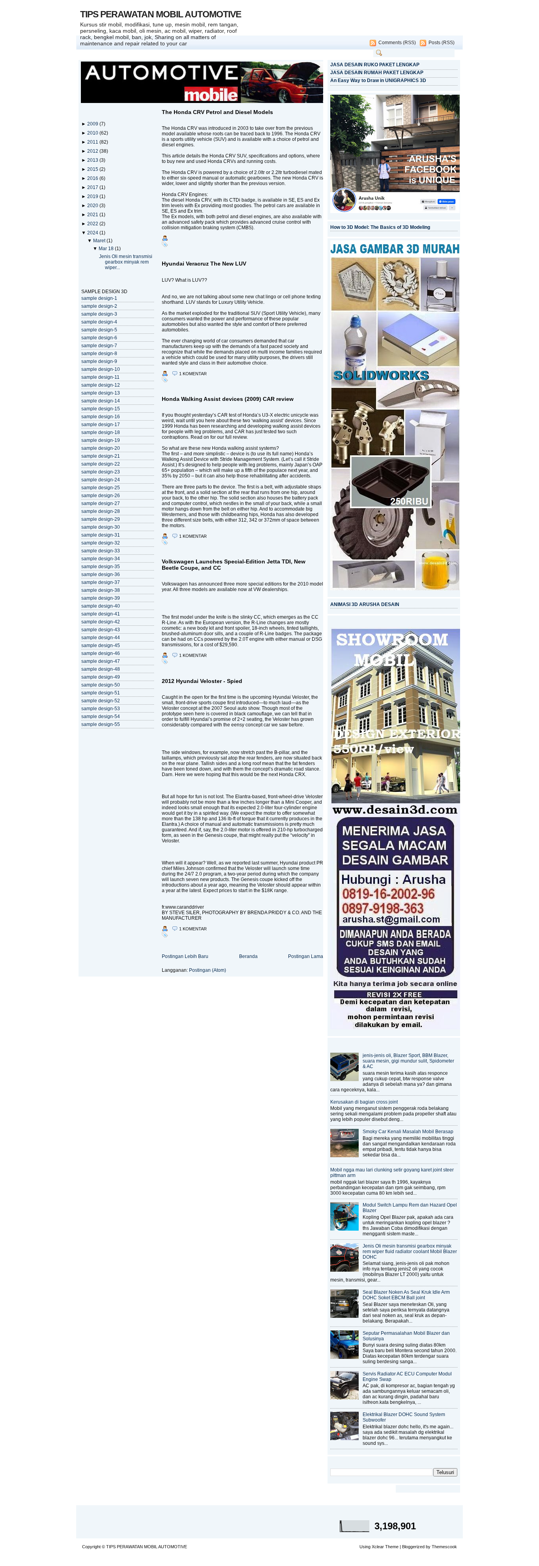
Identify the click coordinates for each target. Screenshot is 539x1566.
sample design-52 (100, 700)
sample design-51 (100, 693)
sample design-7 (99, 345)
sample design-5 (99, 330)
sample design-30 (100, 527)
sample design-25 (100, 487)
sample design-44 (100, 637)
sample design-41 (100, 614)
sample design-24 (100, 480)
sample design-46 (100, 653)
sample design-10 (100, 369)
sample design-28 (100, 511)
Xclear (378, 1546)
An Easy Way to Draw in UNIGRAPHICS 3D (378, 80)
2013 (93, 160)
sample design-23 (100, 472)
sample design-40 (100, 606)
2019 (93, 196)
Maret (100, 240)
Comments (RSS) (397, 42)
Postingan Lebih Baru (185, 956)
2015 (93, 169)
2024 (93, 233)
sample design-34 (100, 558)
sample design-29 (100, 519)
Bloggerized (413, 1546)
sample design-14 (100, 401)
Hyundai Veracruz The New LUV (204, 263)
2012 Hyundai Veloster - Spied (202, 681)
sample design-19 (100, 440)
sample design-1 (99, 298)
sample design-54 (100, 716)
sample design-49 (100, 677)
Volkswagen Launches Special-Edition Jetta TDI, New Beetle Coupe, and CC (233, 564)
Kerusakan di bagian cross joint (364, 1102)
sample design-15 (100, 409)
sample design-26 (100, 495)
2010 (93, 133)
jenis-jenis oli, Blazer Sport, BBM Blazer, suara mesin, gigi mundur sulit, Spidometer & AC (408, 1061)
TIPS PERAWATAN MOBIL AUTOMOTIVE (160, 14)
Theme (392, 1546)
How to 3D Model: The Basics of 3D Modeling (380, 227)
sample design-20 (100, 448)
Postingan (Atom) (207, 970)
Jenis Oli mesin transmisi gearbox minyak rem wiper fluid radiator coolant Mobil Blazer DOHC (410, 1251)
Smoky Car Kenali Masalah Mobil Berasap (408, 1131)
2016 (93, 178)
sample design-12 (100, 385)
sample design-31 (100, 535)
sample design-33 (100, 551)
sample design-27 (100, 503)
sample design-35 (100, 566)
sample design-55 (100, 724)
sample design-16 (100, 416)
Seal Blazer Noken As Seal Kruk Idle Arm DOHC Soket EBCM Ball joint (406, 1294)
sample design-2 (99, 306)
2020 (93, 205)
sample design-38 (100, 590)
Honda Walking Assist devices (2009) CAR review (228, 399)
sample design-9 (99, 361)
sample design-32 (100, 543)
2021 (93, 214)
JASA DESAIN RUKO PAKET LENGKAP (374, 64)
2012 (93, 151)
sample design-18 (100, 432)
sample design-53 (100, 708)
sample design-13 (100, 393)
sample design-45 (100, 645)
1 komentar (193, 373)
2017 (93, 187)
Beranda (248, 956)
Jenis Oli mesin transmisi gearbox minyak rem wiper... (125, 262)
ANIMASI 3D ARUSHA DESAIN (364, 604)
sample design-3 (99, 314)
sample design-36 (100, 574)
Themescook (444, 1546)
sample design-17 (100, 424)
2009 (93, 124)
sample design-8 (99, 353)
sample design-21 (100, 456)
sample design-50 (100, 685)
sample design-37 (100, 582)
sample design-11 (100, 377)
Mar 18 (107, 248)
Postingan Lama (305, 956)
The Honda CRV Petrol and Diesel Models (217, 112)
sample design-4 (99, 322)
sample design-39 (100, 598)
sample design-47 (100, 661)
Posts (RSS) (442, 42)
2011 (93, 142)
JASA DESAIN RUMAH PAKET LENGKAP (376, 72)
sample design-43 (100, 629)
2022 (93, 223)
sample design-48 (100, 669)
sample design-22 (100, 464)
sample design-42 (100, 622)
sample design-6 (99, 338)
